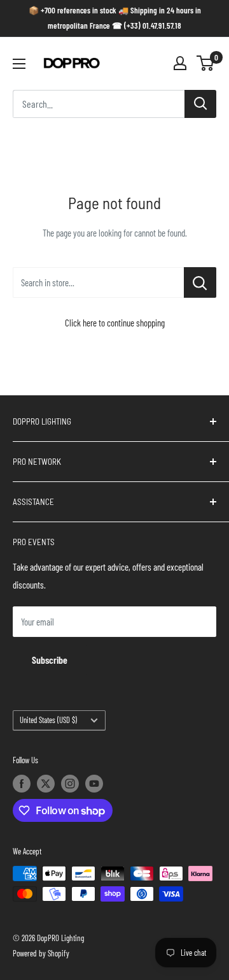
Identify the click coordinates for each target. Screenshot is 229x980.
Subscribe (49, 660)
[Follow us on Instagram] (70, 784)
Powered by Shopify (41, 953)
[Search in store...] (200, 282)
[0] (206, 63)
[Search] (200, 104)
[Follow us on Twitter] (46, 784)
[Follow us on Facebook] (22, 784)
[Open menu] (19, 64)
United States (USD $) (48, 720)
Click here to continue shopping (115, 322)
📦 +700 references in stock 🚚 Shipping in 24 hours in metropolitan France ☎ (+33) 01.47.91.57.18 (115, 18)
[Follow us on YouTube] (94, 784)
